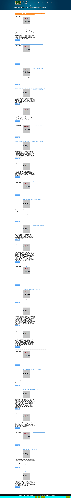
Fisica (21, 13)
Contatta (17, 39)
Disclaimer (31, 495)
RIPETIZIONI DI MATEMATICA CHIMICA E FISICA (30, 389)
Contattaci (23, 495)
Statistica (43, 13)
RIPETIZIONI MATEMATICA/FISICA (38, 351)
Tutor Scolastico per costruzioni (37, 125)
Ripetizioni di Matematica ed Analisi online (39, 162)
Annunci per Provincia (20, 5)
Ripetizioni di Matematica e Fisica (38, 68)
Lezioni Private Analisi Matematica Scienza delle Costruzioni (31, 306)
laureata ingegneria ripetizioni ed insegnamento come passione (32, 266)
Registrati (52, 5)
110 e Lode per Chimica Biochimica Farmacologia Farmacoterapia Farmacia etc (26, 181)
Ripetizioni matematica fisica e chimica (38, 225)
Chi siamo (26, 5)
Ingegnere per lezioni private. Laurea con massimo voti (31, 449)
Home (15, 5)
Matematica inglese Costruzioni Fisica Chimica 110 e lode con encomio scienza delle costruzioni (29, 141)
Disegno (24, 13)
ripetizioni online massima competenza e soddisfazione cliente (32, 199)
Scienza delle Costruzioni (32, 14)
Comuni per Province (31, 5)
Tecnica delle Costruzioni (38, 13)
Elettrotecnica (26, 14)
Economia (16, 14)
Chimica (33, 13)
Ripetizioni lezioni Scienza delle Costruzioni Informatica (31, 471)
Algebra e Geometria (21, 14)
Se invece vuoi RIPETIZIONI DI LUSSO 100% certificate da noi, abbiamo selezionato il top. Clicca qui (30, 7)
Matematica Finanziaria (28, 13)
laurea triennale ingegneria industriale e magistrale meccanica (32, 369)
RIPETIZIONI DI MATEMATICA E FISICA (39, 432)
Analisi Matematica (17, 13)
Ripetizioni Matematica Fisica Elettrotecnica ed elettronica (31, 289)
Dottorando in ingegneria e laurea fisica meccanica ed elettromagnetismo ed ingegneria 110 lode (29, 44)
